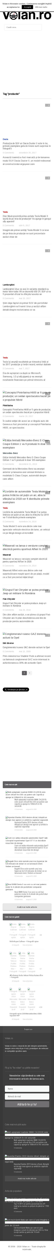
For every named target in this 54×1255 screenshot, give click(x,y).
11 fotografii (15, 945)
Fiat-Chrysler (9, 599)
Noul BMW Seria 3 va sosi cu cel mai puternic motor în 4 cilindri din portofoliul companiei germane (31, 894)
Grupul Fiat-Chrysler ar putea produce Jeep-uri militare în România (24, 604)
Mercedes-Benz (10, 453)
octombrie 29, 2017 (27, 153)
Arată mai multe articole (27, 907)
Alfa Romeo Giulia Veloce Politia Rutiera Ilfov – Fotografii (26, 976)
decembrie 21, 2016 (28, 464)
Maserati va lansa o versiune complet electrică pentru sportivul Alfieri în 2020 (25, 560)
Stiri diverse (8, 643)
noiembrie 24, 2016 (27, 521)
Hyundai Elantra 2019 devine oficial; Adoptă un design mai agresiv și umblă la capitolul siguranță (31, 824)
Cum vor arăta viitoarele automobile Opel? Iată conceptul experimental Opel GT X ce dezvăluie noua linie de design (31, 847)
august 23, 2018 (31, 830)
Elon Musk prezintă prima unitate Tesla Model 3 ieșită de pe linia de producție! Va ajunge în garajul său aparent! (27, 219)
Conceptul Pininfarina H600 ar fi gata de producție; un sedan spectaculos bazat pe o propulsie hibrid (27, 411)
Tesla (5, 212)
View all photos (27, 945)
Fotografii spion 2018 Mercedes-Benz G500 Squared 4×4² (25, 1015)
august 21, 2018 (31, 876)
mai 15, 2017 (25, 298)
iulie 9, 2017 (24, 225)
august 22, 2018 (31, 853)
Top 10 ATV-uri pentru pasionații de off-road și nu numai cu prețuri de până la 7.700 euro (31, 1206)
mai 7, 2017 (24, 368)
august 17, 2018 (31, 899)
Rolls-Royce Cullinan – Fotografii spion (24, 941)
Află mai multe (41, 7)
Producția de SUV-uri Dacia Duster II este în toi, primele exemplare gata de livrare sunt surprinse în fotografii (27, 146)
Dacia (5, 139)
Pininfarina (8, 405)
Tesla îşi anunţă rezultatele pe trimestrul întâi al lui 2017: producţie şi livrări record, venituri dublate (27, 363)
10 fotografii (15, 981)
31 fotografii (15, 1019)
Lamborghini (8, 285)
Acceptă (27, 7)
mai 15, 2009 (25, 651)
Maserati (7, 555)
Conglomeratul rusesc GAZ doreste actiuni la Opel (26, 647)
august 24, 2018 (31, 809)
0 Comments (8, 153)
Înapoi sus (28, 1029)
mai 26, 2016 (25, 610)
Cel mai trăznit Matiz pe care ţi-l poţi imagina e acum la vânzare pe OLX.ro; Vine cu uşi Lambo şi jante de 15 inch (31, 1230)
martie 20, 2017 (26, 416)
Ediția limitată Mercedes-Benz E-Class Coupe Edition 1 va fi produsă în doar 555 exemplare (24, 458)
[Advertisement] (27, 62)
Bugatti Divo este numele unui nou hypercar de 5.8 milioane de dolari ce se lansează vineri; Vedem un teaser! (31, 871)
